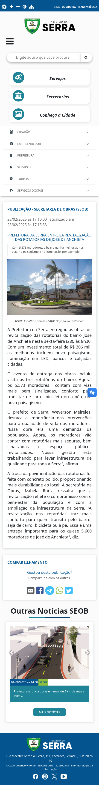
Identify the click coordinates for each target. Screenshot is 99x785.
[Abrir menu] (10, 41)
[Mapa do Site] (31, 7)
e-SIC (57, 7)
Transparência (87, 7)
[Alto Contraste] (24, 7)
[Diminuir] (18, 7)
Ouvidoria (69, 7)
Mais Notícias (49, 712)
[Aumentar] (11, 7)
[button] (11, 653)
